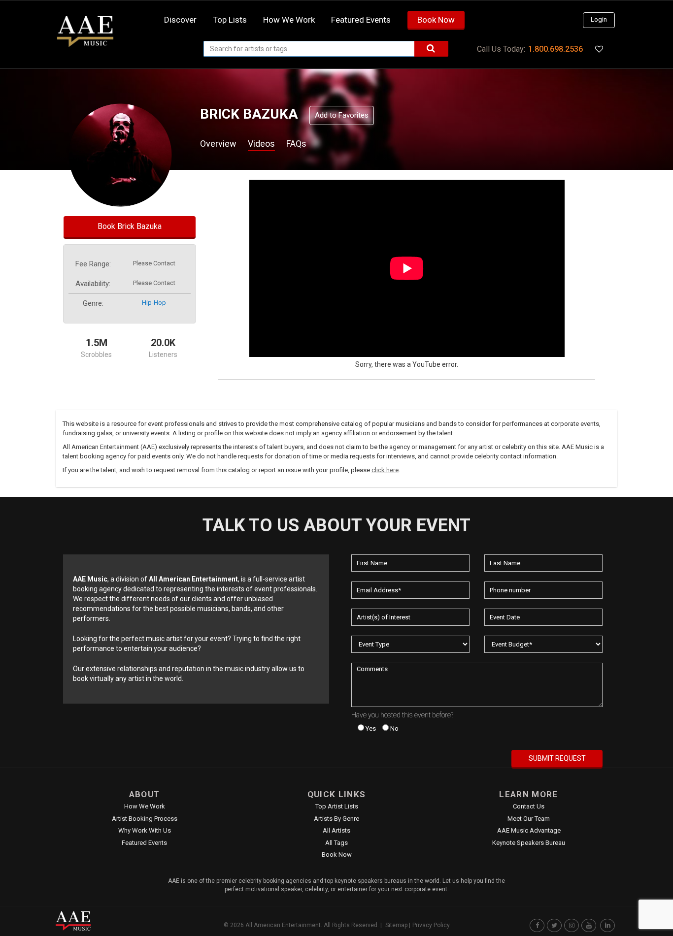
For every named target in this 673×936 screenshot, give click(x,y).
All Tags (336, 842)
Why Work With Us (144, 830)
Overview (218, 143)
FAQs (296, 143)
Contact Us (528, 806)
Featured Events (361, 20)
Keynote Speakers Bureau (528, 842)
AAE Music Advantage (529, 830)
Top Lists (230, 20)
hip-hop (154, 302)
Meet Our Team (528, 818)
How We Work (144, 806)
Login (599, 19)
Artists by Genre (336, 818)
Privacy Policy (431, 925)
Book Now (436, 20)
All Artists (336, 830)
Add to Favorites (342, 115)
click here (385, 470)
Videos (261, 143)
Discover (180, 20)
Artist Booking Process (144, 818)
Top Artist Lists (336, 806)
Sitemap (396, 925)
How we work (289, 20)
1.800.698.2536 (555, 49)
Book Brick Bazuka (130, 226)
